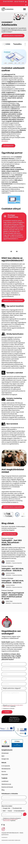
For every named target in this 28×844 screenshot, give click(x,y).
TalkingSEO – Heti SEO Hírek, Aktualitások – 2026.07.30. (13, 582)
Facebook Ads (17, 808)
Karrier (4, 771)
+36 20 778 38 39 (19, 1)
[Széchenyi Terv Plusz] (7, 729)
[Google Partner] (6, 743)
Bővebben (5, 141)
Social (10, 811)
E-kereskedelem (19, 811)
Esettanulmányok (7, 787)
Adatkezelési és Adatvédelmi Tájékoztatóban (13, 706)
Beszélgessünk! (8, 145)
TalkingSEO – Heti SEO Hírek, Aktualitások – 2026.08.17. (12, 542)
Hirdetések (5, 753)
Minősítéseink (6, 768)
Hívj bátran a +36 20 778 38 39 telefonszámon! (14, 719)
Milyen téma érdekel (7, 806)
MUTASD (10, 1)
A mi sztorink (6, 766)
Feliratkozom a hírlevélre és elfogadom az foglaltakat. (12, 819)
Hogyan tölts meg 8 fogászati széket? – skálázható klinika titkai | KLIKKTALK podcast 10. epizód (13, 596)
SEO (3, 756)
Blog (3, 790)
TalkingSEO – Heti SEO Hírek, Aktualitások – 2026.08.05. (13, 569)
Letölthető (5, 781)
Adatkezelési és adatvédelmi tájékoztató (11, 840)
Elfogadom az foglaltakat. (13, 706)
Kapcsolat (5, 774)
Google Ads (5, 759)
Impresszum (4, 837)
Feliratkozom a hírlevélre (8, 708)
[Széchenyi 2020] (21, 732)
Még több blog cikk (10, 534)
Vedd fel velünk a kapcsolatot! (13, 35)
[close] (24, 9)
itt (10, 193)
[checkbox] (2, 705)
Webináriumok (6, 784)
